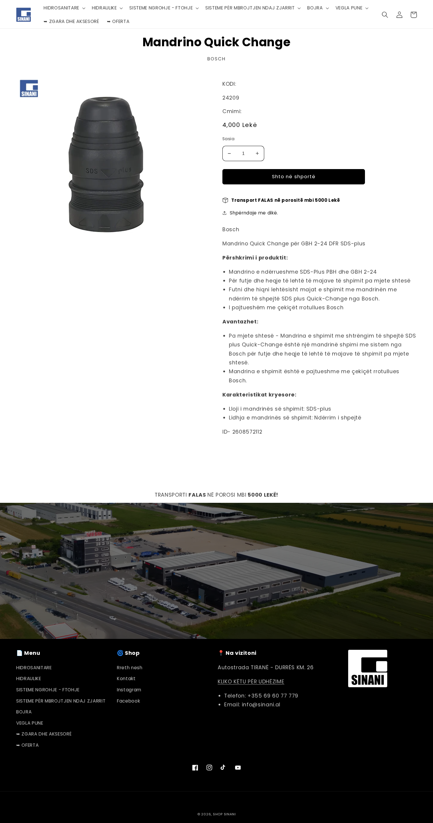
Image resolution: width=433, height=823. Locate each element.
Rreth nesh (130, 668)
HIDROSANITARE (34, 668)
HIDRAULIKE (28, 678)
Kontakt (126, 678)
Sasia (228, 139)
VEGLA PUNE (29, 723)
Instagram (129, 690)
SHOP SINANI (224, 814)
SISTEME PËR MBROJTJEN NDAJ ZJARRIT (60, 701)
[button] (64, 8)
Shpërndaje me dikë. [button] (254, 213)
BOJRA (24, 712)
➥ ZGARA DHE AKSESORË (44, 734)
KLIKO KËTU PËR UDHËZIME (251, 681)
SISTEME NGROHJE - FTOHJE (48, 690)
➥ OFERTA (27, 745)
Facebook (128, 701)
